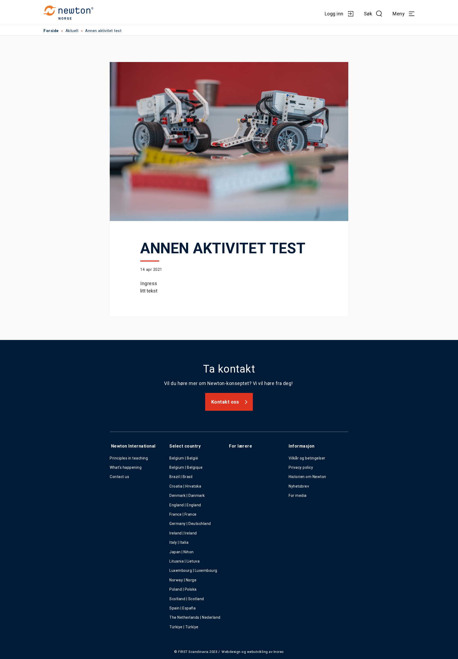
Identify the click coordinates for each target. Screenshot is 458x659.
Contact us (119, 477)
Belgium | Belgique (185, 467)
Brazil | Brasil (181, 477)
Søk (368, 13)
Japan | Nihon (181, 552)
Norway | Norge (182, 580)
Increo (279, 652)
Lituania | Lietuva (184, 561)
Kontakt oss (225, 402)
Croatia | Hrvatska (185, 486)
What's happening (126, 467)
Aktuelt (72, 30)
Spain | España (183, 608)
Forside (51, 30)
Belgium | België (183, 458)
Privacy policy (301, 467)
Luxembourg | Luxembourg (193, 570)
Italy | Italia (178, 542)
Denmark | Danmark (187, 495)
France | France (183, 514)
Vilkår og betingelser (307, 458)
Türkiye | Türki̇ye (184, 627)
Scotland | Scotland (186, 599)
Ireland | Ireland (183, 533)
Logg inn (334, 13)
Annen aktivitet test (103, 30)
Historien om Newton (307, 477)
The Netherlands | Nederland (195, 617)
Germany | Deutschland (190, 523)
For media (298, 495)
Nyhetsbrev (299, 486)
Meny (399, 13)
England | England (185, 505)
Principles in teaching (129, 458)
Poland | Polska (183, 589)
